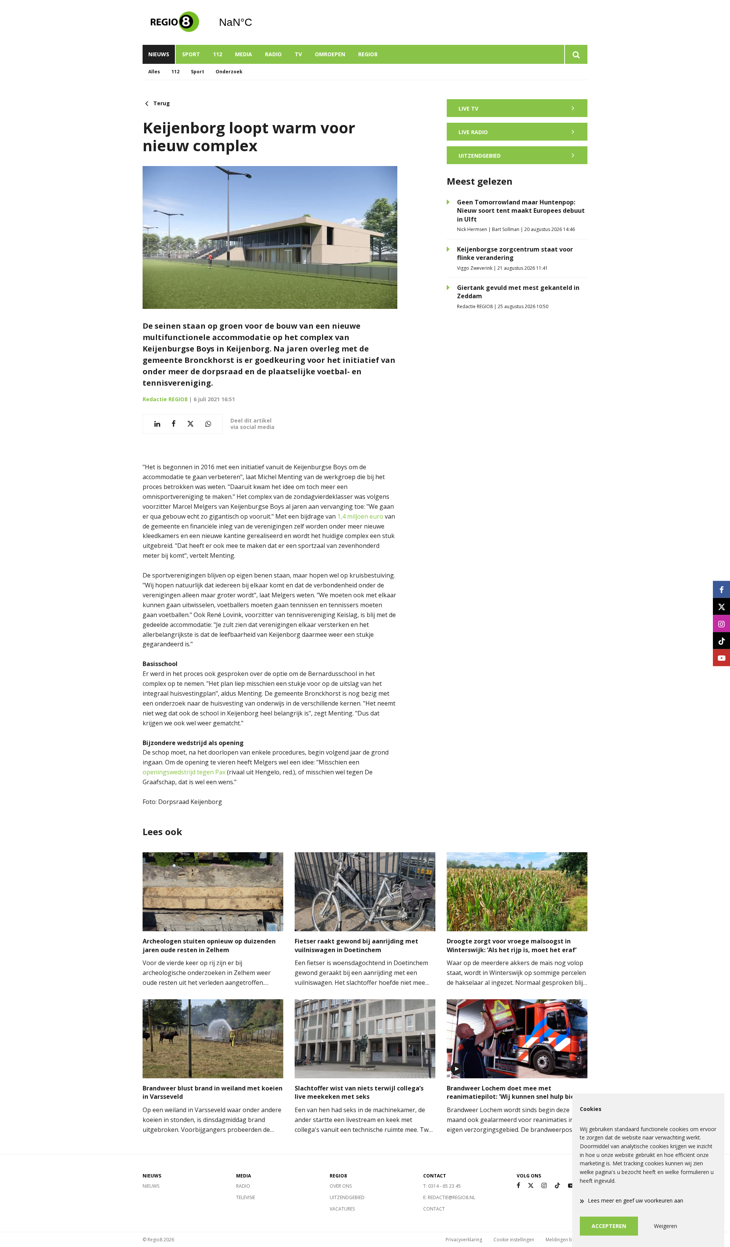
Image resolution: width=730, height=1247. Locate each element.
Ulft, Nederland (255, 22)
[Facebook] (518, 1185)
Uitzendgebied (347, 1197)
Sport (191, 54)
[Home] (175, 22)
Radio (273, 54)
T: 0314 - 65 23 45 (442, 1186)
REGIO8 (367, 54)
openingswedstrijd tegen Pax (184, 772)
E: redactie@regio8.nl (449, 1197)
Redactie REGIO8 (165, 399)
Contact (434, 1209)
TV (298, 54)
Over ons (341, 1186)
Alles (154, 71)
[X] (531, 1185)
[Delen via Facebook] (173, 424)
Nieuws (158, 54)
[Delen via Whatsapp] (208, 424)
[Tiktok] (557, 1185)
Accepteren (609, 1226)
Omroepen (330, 54)
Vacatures (342, 1209)
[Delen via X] (190, 424)
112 (217, 54)
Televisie (245, 1197)
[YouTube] (571, 1185)
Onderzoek (229, 71)
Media (243, 54)
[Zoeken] (575, 54)
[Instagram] (544, 1185)
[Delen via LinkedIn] (157, 424)
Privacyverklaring (464, 1239)
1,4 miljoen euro (361, 516)
